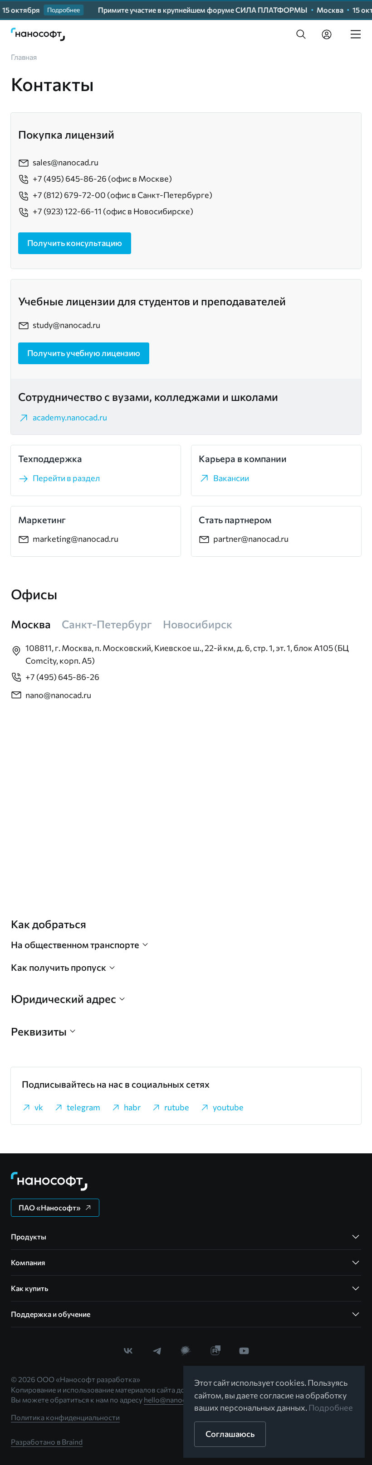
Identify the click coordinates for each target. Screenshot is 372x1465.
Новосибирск (197, 624)
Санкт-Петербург (107, 624)
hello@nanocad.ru (173, 1399)
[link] (38, 34)
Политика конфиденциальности (65, 1417)
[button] (301, 34)
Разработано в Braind (47, 1441)
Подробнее (330, 1407)
